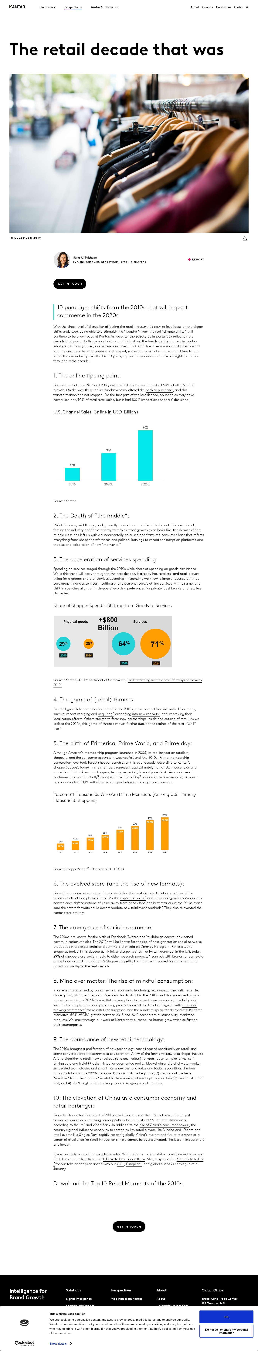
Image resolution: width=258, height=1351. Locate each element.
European (133, 1164)
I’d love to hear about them (124, 1159)
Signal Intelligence (79, 1298)
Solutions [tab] (46, 7)
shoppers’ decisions (173, 400)
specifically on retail (173, 1049)
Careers (207, 7)
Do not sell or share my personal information (226, 1331)
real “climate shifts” (170, 332)
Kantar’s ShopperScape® (112, 961)
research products (134, 956)
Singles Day (88, 1135)
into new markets (145, 714)
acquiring (105, 714)
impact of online (132, 898)
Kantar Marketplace (104, 7)
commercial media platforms (128, 947)
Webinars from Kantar (126, 1298)
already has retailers (155, 574)
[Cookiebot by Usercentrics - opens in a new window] (24, 1343)
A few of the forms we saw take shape (160, 1054)
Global (238, 7)
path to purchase (159, 390)
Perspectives (73, 7)
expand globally (85, 777)
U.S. (120, 1164)
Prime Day (132, 777)
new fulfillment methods (142, 908)
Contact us (223, 7)
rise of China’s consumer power (164, 1125)
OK (226, 1316)
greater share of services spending (97, 579)
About (195, 7)
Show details (58, 1343)
